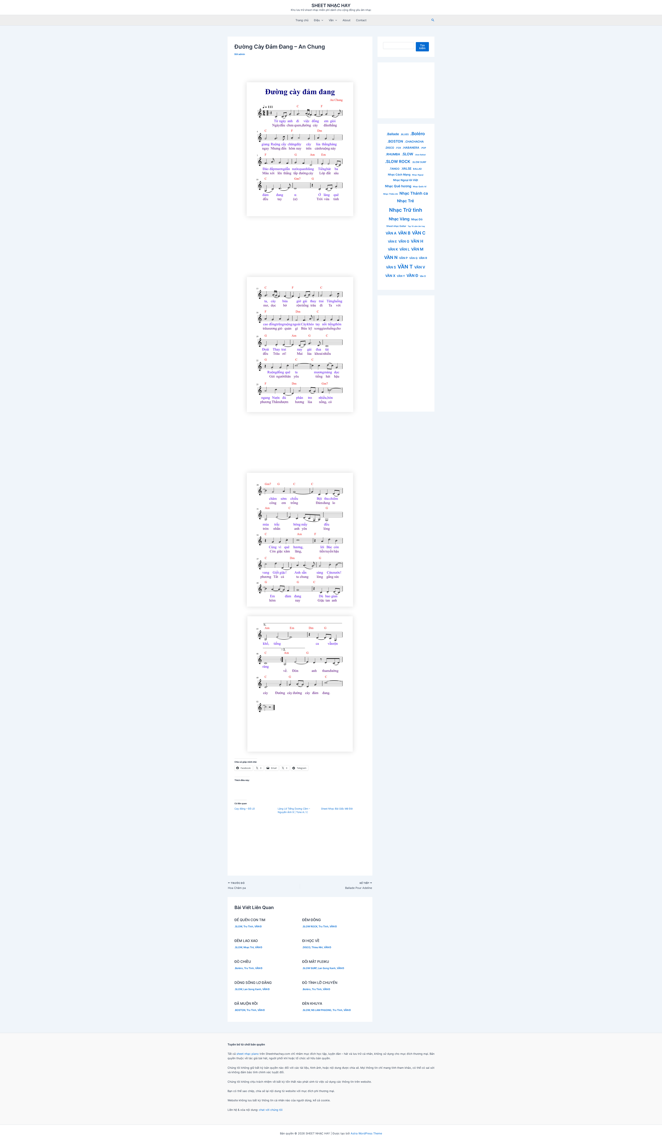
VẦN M (417, 249)
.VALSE (406, 168)
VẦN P (403, 258)
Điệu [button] (317, 20)
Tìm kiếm (422, 47)
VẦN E (392, 241)
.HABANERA (411, 147)
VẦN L (404, 249)
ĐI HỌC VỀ (310, 941)
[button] (321, 20)
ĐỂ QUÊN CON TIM (249, 920)
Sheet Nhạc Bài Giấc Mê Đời (337, 808)
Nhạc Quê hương (398, 186)
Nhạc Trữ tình (405, 210)
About (346, 20)
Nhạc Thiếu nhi (390, 194)
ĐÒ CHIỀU (242, 962)
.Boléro (238, 968)
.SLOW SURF (309, 968)
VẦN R (423, 258)
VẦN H (417, 241)
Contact (361, 20)
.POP (423, 148)
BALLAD (417, 168)
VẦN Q (413, 258)
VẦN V (419, 267)
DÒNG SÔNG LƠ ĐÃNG (253, 983)
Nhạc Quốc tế (419, 186)
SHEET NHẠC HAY (331, 5)
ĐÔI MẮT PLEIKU (315, 962)
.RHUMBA (393, 154)
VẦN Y (401, 276)
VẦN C (418, 233)
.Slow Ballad (420, 155)
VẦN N (391, 257)
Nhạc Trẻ (248, 947)
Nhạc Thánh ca (413, 193)
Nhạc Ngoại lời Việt (405, 180)
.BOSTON (239, 1010)
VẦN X (390, 276)
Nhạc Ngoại (417, 175)
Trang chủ (301, 20)
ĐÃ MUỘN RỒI (246, 1003)
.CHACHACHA (414, 141)
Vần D (423, 276)
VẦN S (391, 267)
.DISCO (306, 947)
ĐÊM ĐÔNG (311, 920)
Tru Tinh (248, 926)
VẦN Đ (258, 926)
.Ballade (393, 134)
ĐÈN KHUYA (312, 1003)
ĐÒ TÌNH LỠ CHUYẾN (319, 983)
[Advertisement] (300, 69)
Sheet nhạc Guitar (396, 226)
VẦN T (405, 267)
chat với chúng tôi (271, 1109)
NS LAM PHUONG (321, 1010)
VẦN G (403, 241)
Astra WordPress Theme (366, 1133)
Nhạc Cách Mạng (399, 174)
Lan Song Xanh (327, 968)
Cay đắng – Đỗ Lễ (244, 808)
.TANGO (394, 168)
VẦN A (391, 233)
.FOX (398, 147)
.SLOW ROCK (309, 926)
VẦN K (393, 249)
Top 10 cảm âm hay (416, 226)
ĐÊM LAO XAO (246, 941)
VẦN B (404, 233)
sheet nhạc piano (248, 1053)
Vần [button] (331, 20)
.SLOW (238, 926)
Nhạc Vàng (399, 218)
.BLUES (404, 134)
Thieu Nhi (317, 947)
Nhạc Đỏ (417, 219)
